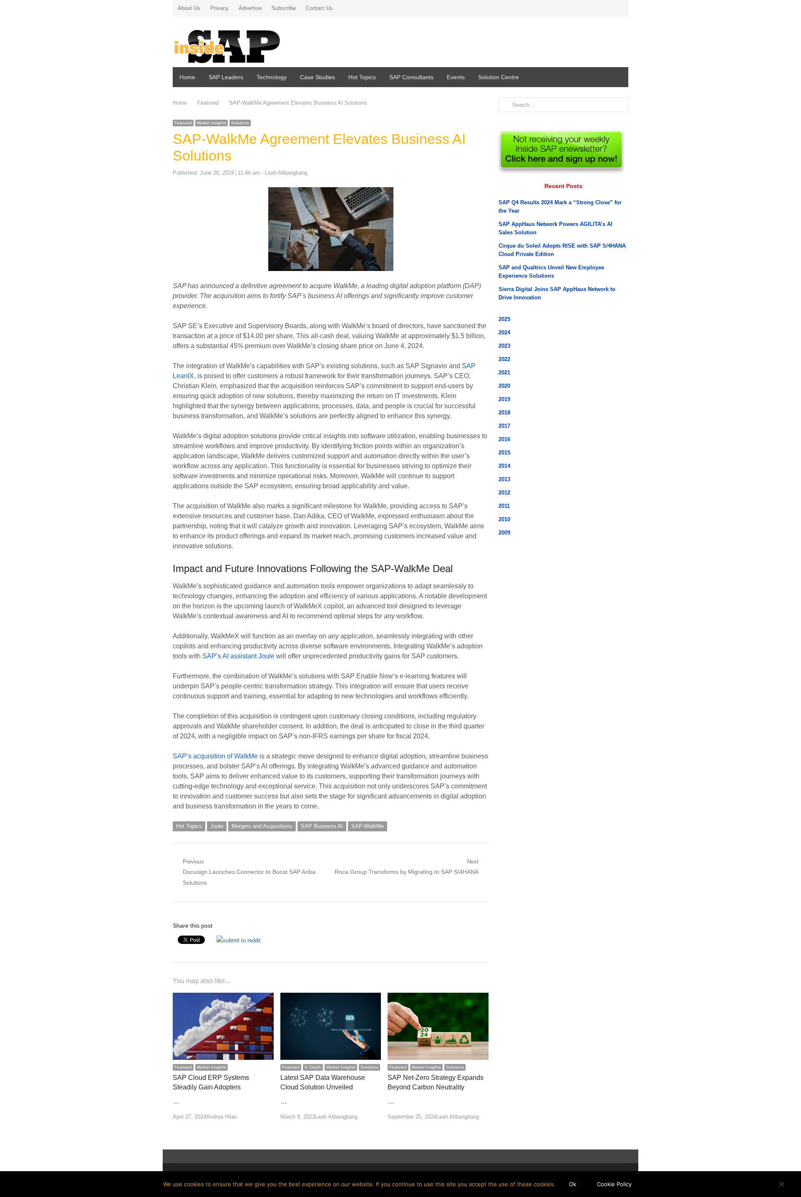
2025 (504, 319)
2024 (504, 332)
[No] (781, 1184)
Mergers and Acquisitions (262, 826)
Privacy (219, 8)
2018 (504, 412)
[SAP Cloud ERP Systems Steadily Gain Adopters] (223, 997)
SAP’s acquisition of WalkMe (215, 756)
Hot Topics (362, 77)
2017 (504, 426)
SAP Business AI (322, 826)
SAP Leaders (226, 77)
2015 (504, 452)
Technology (272, 77)
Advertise (250, 8)
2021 (504, 372)
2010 (504, 519)
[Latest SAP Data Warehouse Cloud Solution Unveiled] (330, 997)
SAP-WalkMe (367, 826)
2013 (504, 479)
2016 (504, 439)
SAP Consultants (411, 77)
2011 (504, 506)
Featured (183, 122)
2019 (504, 399)
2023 (504, 346)
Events (456, 77)
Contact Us (319, 8)
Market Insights (211, 122)
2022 (504, 359)
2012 (504, 492)
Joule (216, 826)
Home (187, 77)
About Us (189, 8)
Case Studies (317, 77)
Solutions (240, 122)
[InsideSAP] (246, 43)
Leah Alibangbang (286, 173)
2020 (504, 386)
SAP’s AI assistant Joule (238, 656)
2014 (504, 466)
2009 (504, 532)
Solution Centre (498, 77)
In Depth (313, 1067)
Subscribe (284, 8)
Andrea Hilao (221, 1117)
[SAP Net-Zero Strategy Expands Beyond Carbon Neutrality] (438, 997)
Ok (572, 1184)
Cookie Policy (614, 1184)
